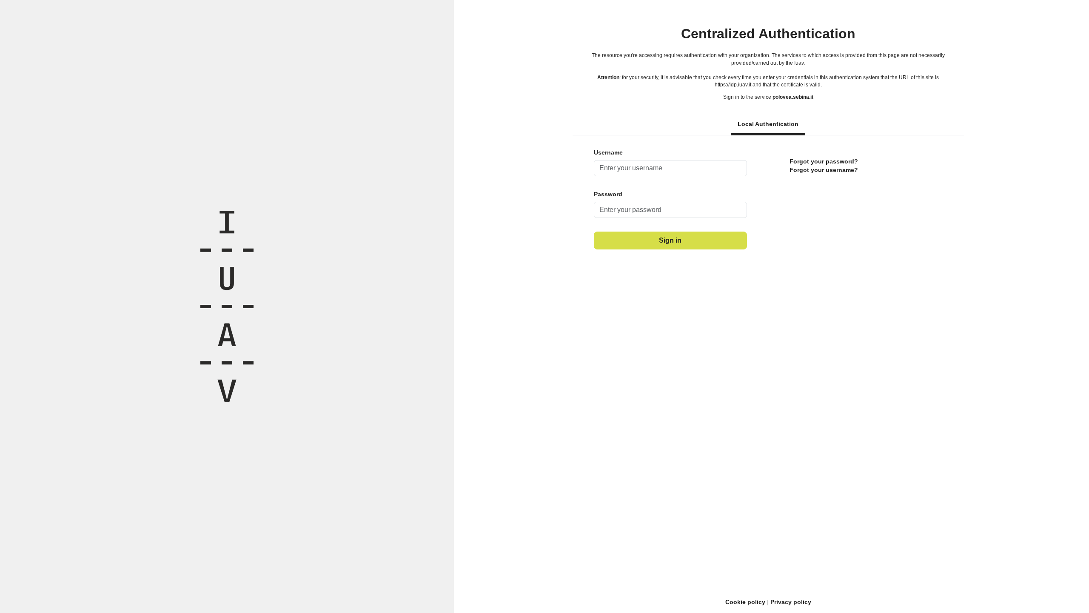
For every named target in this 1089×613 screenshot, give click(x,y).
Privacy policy (790, 602)
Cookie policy (745, 602)
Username (608, 152)
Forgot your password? (824, 161)
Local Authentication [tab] (768, 123)
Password (608, 194)
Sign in (670, 240)
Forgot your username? (824, 169)
